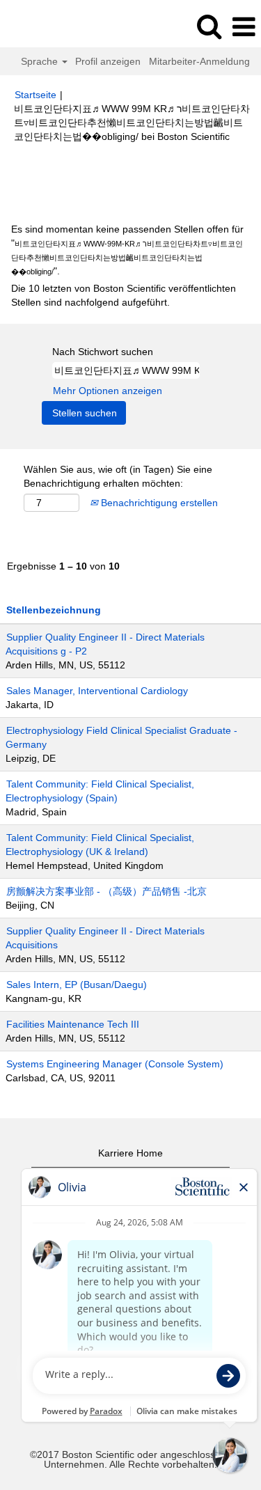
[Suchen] (208, 26)
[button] (243, 27)
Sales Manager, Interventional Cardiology (97, 690)
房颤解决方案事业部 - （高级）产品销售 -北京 (106, 891)
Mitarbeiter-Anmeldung (199, 61)
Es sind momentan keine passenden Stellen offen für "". (127, 250)
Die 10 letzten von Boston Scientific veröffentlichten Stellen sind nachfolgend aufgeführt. (123, 295)
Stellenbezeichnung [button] (53, 609)
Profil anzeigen (108, 61)
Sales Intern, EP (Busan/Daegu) (76, 984)
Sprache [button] (41, 61)
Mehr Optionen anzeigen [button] (107, 390)
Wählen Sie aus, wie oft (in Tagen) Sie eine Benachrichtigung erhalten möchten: (118, 476)
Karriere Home (130, 1153)
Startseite (35, 94)
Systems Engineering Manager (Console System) (114, 1063)
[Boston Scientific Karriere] (49, 26)
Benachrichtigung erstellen (158, 502)
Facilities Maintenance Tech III (72, 1024)
